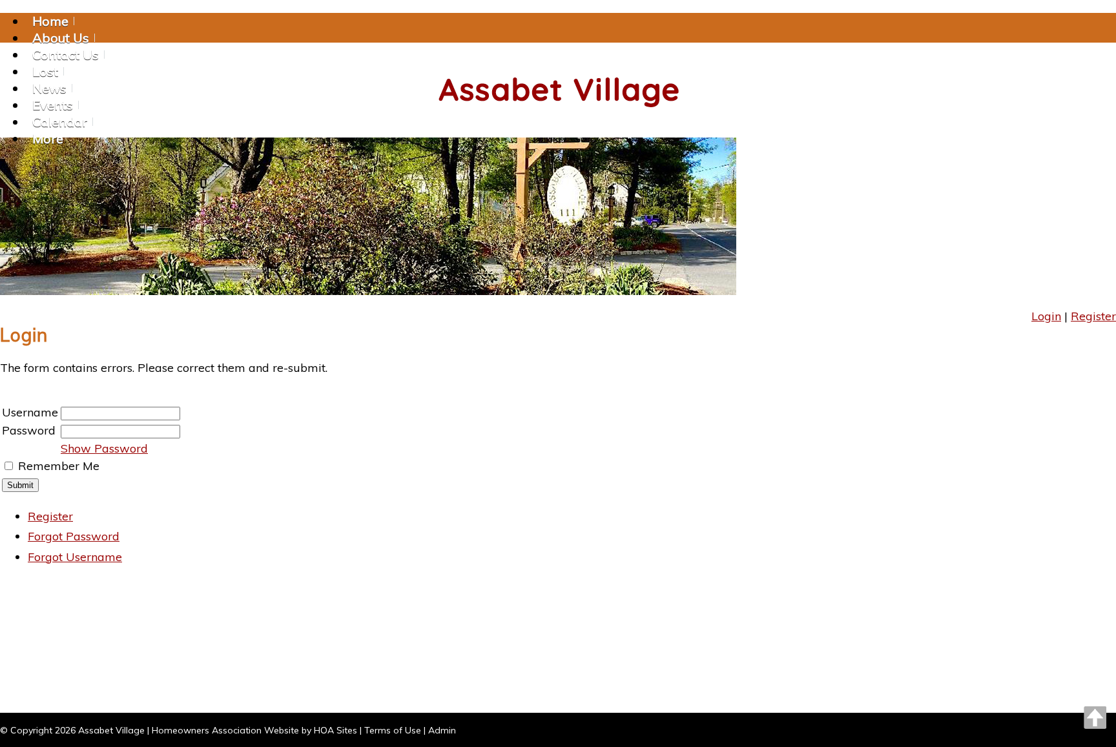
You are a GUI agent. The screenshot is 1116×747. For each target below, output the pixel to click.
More (47, 138)
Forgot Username (75, 556)
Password (29, 430)
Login (1046, 316)
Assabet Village (111, 730)
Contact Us (65, 54)
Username (30, 412)
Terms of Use (392, 730)
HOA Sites (335, 730)
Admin (442, 730)
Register (1093, 316)
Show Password (104, 448)
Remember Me (58, 465)
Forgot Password (73, 536)
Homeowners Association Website (225, 730)
